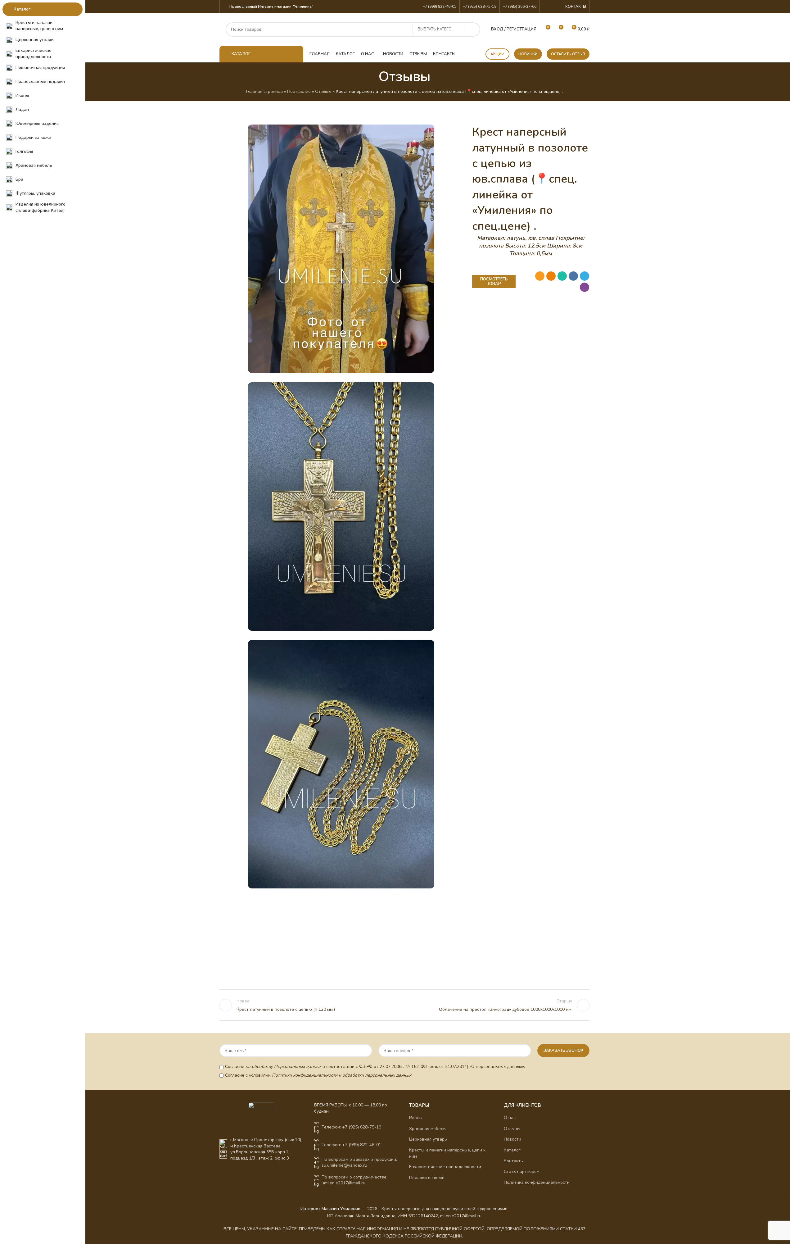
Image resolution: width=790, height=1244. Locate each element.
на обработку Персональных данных (283, 1066)
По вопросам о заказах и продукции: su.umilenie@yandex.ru (359, 1162)
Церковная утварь (428, 1139)
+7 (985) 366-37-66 (519, 6)
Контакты (514, 1161)
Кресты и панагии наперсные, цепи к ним (447, 1153)
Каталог (512, 1150)
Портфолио (299, 91)
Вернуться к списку (404, 1005)
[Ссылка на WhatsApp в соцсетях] (562, 276)
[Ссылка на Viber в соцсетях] (584, 287)
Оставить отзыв (568, 54)
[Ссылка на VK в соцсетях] (554, 6)
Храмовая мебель (427, 1129)
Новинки (528, 54)
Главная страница (264, 91)
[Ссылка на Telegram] (584, 276)
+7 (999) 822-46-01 (439, 6)
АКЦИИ (497, 54)
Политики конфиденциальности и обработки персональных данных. (342, 1075)
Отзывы (323, 91)
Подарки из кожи (427, 1178)
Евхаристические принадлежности (445, 1167)
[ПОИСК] (473, 29)
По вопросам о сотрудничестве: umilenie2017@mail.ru (354, 1180)
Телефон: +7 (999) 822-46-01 (351, 1145)
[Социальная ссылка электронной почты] (539, 276)
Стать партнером (521, 1171)
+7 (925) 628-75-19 (479, 6)
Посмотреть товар (494, 281)
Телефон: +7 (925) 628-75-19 (351, 1127)
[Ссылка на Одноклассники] (547, 6)
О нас (510, 1118)
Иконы (415, 1118)
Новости (512, 1139)
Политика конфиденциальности (537, 1182)
